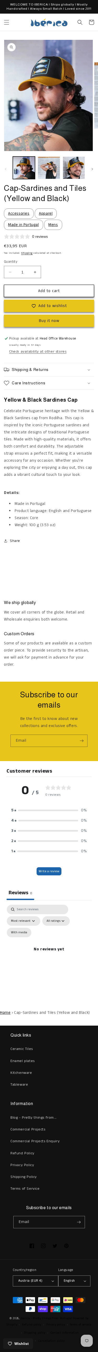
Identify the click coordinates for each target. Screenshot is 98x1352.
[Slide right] (92, 169)
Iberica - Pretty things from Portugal (46, 1318)
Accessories (19, 213)
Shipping (27, 253)
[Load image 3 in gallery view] (74, 168)
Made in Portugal (23, 225)
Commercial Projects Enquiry (35, 1141)
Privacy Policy (22, 1165)
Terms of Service (25, 1188)
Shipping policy (35, 1333)
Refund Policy (22, 1153)
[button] (6, 22)
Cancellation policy (51, 1341)
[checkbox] (19, 932)
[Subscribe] (81, 741)
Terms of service (80, 1325)
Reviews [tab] (20, 893)
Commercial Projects (27, 1129)
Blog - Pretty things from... (33, 1117)
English (69, 1280)
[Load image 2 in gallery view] (49, 168)
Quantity (10, 261)
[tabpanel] (49, 955)
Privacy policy (55, 1325)
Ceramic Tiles (21, 1049)
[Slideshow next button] (92, 569)
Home (5, 1012)
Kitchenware (21, 1072)
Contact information (64, 1333)
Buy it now (49, 321)
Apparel (46, 213)
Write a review (49, 871)
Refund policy (31, 1325)
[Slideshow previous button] (6, 569)
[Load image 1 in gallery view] (24, 168)
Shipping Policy (23, 1176)
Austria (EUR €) (30, 1280)
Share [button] (15, 540)
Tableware (19, 1084)
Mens (53, 225)
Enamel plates (22, 1061)
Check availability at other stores (37, 351)
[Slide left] (5, 169)
